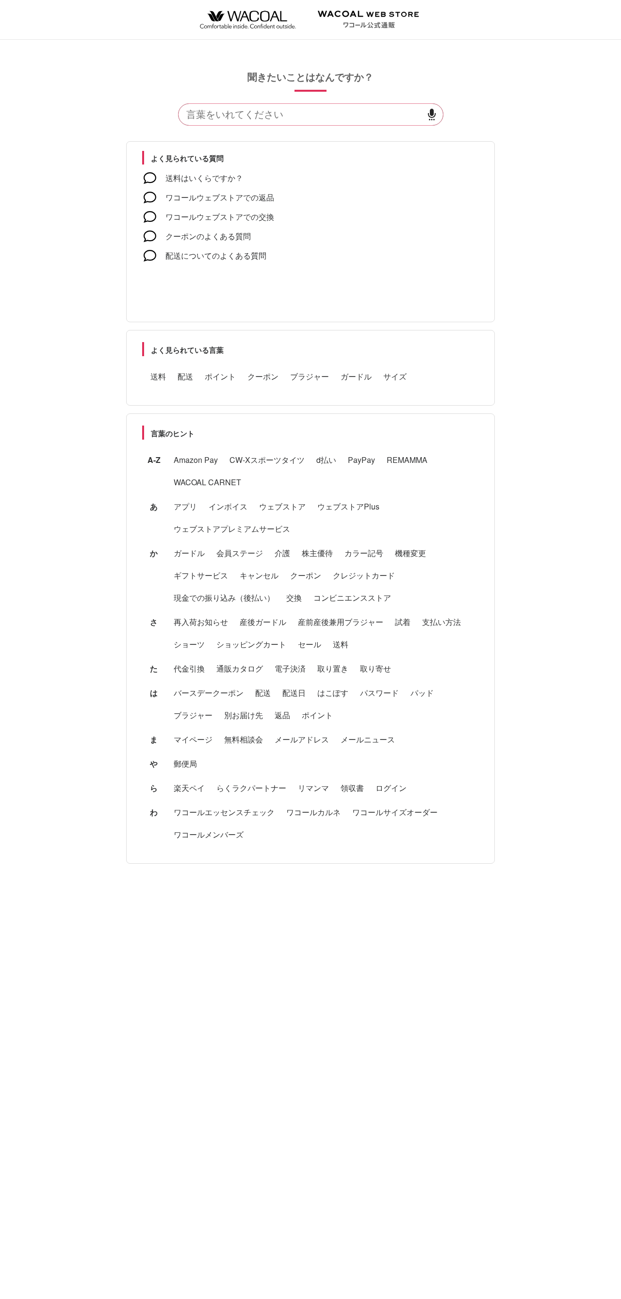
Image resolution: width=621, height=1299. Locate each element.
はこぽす (332, 692)
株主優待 (317, 553)
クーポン (262, 376)
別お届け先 (243, 715)
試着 (402, 621)
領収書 (352, 787)
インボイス (228, 506)
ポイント (220, 376)
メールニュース (368, 739)
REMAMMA (407, 459)
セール (309, 644)
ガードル (356, 376)
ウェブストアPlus (348, 506)
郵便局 (185, 763)
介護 (282, 553)
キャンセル (259, 575)
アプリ (185, 506)
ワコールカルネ (313, 812)
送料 (158, 376)
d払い (326, 459)
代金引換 (189, 668)
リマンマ (313, 787)
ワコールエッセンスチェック (224, 812)
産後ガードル (263, 621)
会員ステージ (239, 553)
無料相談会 (243, 739)
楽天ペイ (189, 787)
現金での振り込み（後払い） (224, 597)
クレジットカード (364, 575)
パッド (422, 692)
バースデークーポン (209, 692)
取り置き (332, 668)
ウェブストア (282, 506)
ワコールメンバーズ (209, 834)
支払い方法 (441, 621)
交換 (294, 597)
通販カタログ (239, 668)
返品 (282, 715)
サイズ (395, 376)
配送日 (294, 692)
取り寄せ (375, 668)
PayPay (361, 459)
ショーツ (189, 644)
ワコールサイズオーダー (395, 812)
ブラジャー (309, 376)
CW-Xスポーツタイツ (267, 459)
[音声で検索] (432, 115)
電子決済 (290, 668)
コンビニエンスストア (352, 597)
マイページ (193, 739)
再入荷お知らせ (201, 621)
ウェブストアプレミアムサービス (232, 528)
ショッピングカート (251, 644)
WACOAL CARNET (207, 482)
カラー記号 (363, 553)
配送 (185, 376)
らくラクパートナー (251, 787)
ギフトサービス (201, 575)
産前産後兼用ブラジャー (340, 621)
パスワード (379, 692)
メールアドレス (302, 739)
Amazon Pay (196, 459)
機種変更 (410, 553)
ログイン (391, 787)
